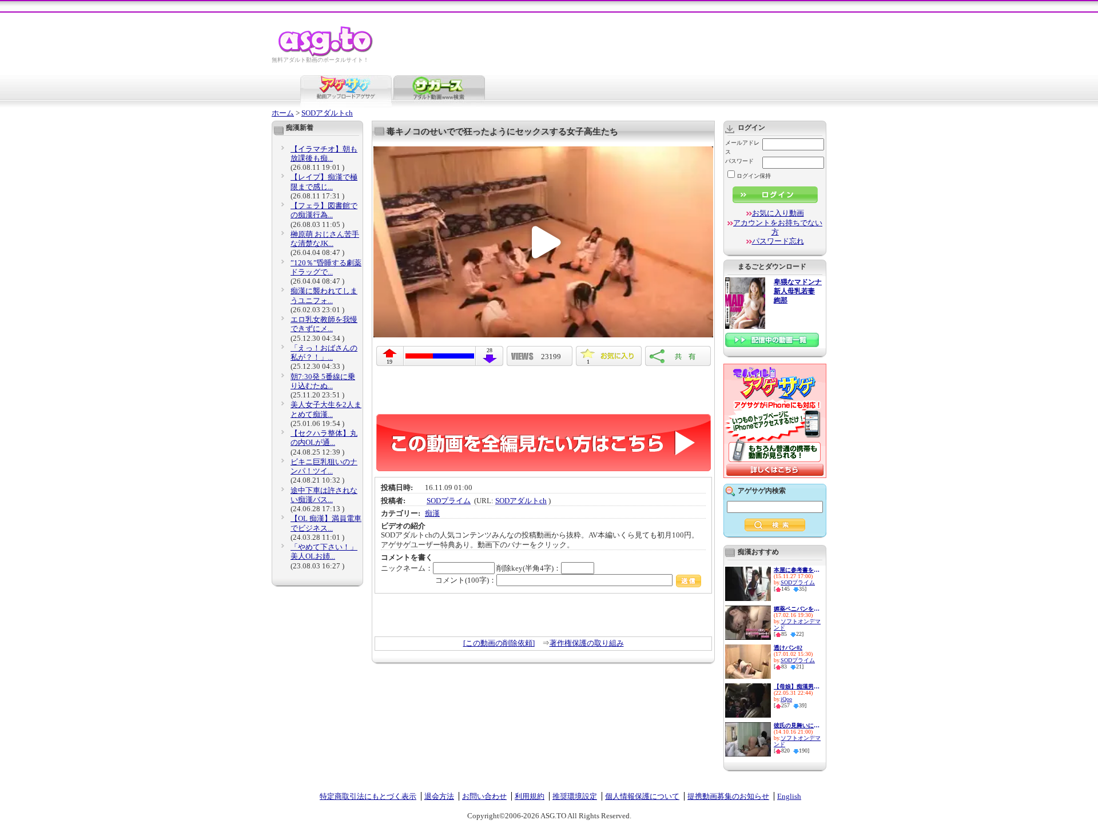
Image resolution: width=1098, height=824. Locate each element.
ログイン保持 (754, 176)
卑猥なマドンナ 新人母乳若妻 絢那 (798, 291)
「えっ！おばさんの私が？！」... (324, 352)
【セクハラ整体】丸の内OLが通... (324, 438)
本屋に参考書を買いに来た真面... (796, 570)
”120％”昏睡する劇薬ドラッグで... (326, 267)
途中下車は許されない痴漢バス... (324, 495)
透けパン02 (788, 647)
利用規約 (529, 796)
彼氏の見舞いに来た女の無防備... (796, 725)
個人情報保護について (642, 796)
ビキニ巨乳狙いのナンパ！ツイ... (324, 466)
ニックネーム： (407, 568)
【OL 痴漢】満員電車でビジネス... (326, 523)
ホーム (283, 113)
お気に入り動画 (778, 213)
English (789, 796)
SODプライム (449, 500)
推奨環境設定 (574, 796)
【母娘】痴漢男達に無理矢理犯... (796, 686)
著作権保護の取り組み (587, 643)
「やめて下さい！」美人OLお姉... (324, 551)
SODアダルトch (327, 113)
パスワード (739, 161)
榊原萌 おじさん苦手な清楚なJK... (325, 239)
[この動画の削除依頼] (499, 643)
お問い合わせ (484, 796)
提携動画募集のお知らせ (728, 796)
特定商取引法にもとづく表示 (368, 796)
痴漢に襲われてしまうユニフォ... (324, 295)
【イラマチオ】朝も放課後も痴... (324, 153)
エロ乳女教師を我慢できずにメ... (324, 324)
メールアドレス (742, 147)
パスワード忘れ (778, 241)
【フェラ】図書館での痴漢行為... (324, 210)
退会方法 (439, 796)
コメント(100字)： (465, 580)
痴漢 (432, 513)
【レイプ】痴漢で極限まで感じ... (324, 181)
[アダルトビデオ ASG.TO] (326, 54)
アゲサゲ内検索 (762, 491)
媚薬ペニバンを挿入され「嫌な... (796, 609)
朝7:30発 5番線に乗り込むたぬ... (323, 381)
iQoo (786, 699)
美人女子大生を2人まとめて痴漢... (326, 409)
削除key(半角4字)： (528, 568)
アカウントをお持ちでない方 (777, 227)
